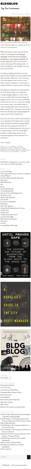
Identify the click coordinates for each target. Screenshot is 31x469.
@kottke (8, 143)
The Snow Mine (16, 442)
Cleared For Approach (6, 206)
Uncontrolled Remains (6, 191)
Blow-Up (11, 147)
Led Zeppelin (11, 149)
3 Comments (23, 151)
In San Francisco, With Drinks (9, 390)
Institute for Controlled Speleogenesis (11, 193)
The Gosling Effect (21, 14)
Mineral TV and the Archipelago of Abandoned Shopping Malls (16, 415)
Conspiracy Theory (19, 147)
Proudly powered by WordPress (19, 465)
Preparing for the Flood (7, 385)
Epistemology (3, 148)
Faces (10, 148)
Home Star (3, 221)
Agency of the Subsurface (7, 197)
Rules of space (4, 405)
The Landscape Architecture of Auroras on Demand (15, 174)
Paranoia (18, 149)
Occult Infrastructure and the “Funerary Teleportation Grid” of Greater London (16, 420)
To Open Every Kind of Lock (9, 215)
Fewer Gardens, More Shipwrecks (10, 400)
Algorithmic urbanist (6, 402)
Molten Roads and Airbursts (8, 219)
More (20, 164)
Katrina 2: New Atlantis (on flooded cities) (12, 407)
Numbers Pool (4, 210)
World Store (4, 204)
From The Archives (7, 383)
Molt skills (3, 434)
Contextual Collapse (6, 172)
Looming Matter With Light (9, 225)
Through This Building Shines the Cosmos (12, 208)
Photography (16, 150)
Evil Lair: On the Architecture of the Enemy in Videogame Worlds (16, 435)
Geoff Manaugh (5, 425)
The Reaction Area (5, 195)
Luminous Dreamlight (6, 217)
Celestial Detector (5, 176)
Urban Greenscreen (5, 395)
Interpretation (17, 148)
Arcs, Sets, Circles (5, 388)
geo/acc (2, 187)
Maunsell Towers (10, 423)
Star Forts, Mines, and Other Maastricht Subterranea (11, 179)
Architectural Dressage (6, 189)
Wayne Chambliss (5, 430)
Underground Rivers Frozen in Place (10, 392)
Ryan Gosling (23, 150)
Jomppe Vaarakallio (10, 45)
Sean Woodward (5, 419)
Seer (1, 184)
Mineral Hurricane (5, 182)
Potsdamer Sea (4, 213)
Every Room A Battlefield (8, 202)
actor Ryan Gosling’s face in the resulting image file (13, 58)
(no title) (3, 223)
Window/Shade (5, 397)
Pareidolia (25, 149)
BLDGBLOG (9, 3)
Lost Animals (4, 200)
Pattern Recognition (5, 150)
